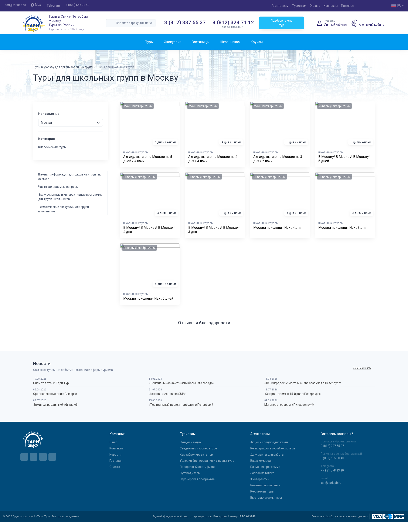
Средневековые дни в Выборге (55, 394)
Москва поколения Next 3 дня (342, 228)
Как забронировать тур (196, 454)
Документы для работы (267, 454)
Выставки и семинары (266, 497)
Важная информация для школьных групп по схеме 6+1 (70, 177)
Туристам (299, 5)
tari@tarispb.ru (15, 5)
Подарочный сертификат (197, 467)
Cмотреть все (362, 367)
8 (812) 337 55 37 (185, 22)
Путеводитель (190, 473)
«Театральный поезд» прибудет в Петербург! (181, 404)
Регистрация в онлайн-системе (272, 448)
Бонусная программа (265, 467)
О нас (113, 442)
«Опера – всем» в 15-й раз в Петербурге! (292, 394)
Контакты (331, 5)
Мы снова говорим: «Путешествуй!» (289, 404)
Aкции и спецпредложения (269, 442)
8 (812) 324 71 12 (233, 22)
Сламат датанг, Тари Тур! (51, 383)
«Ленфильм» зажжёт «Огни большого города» (181, 383)
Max (38, 4)
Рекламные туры (262, 491)
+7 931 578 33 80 (332, 470)
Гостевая (347, 5)
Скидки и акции (190, 442)
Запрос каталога (262, 473)
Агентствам (280, 5)
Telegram (53, 5)
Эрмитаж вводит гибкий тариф (55, 404)
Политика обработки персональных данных (340, 516)
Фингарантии (259, 479)
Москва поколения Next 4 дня (277, 228)
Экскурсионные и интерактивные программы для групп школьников (70, 197)
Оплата (315, 5)
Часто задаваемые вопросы (58, 186)
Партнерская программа (197, 479)
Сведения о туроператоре (198, 448)
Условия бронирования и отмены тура (207, 460)
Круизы (257, 42)
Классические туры (52, 147)
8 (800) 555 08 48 (77, 5)
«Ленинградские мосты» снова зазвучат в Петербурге (302, 383)
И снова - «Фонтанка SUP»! (167, 394)
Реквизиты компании (265, 485)
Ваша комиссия (261, 460)
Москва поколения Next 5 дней (148, 298)
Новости (115, 454)
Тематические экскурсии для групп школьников (63, 209)
